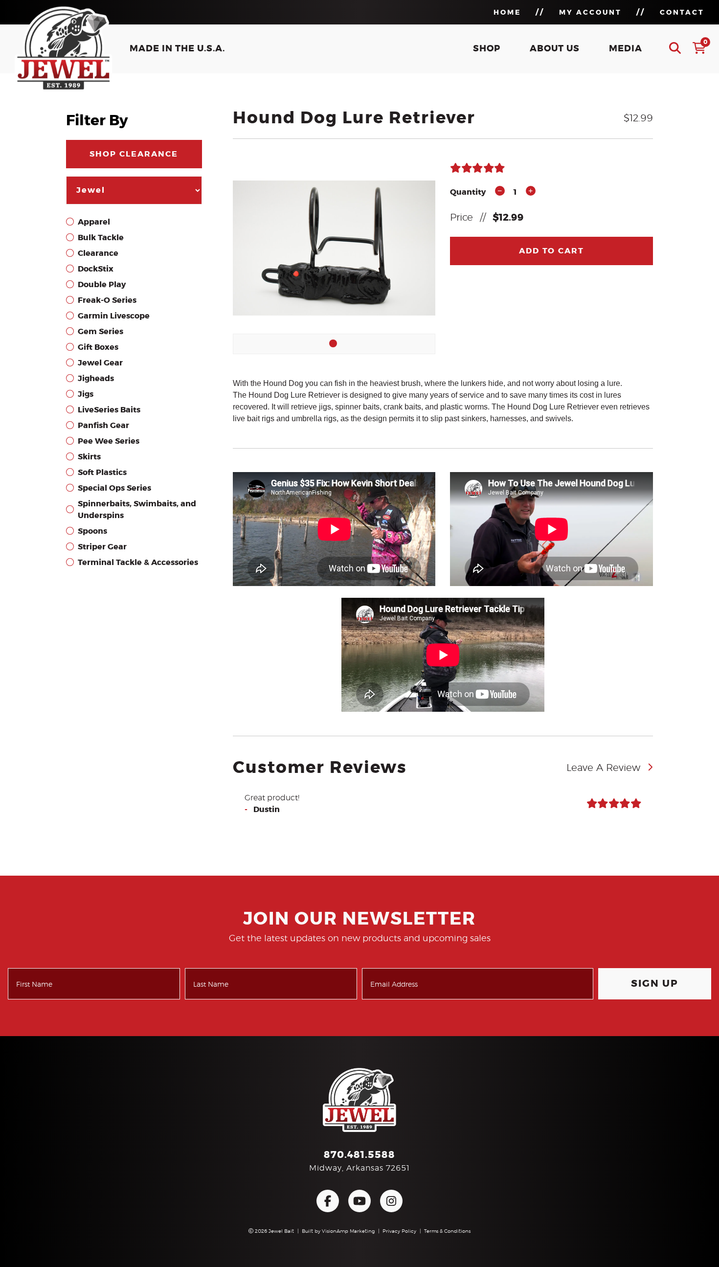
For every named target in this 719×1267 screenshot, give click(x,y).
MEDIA (625, 49)
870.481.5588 (359, 1155)
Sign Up (654, 984)
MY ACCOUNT (590, 12)
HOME (507, 12)
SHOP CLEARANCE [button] (134, 154)
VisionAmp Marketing (348, 1231)
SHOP (486, 49)
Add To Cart (551, 251)
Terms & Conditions (447, 1231)
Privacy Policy (399, 1231)
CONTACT (682, 12)
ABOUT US (555, 49)
